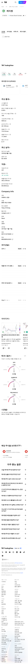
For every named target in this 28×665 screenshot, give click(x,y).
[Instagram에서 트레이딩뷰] (13, 552)
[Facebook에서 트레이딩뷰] (6, 552)
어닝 (2, 610)
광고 (16, 657)
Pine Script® (4, 625)
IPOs (2, 613)
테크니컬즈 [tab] (23, 31)
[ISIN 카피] (12, 234)
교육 (2, 650)
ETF (2, 588)
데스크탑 (3, 631)
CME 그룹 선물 (18, 600)
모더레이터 (4, 644)
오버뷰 (16, 591)
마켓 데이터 (17, 585)
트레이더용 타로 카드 (20, 623)
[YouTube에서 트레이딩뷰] (10, 552)
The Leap (17, 596)
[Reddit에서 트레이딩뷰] (2, 556)
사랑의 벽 (3, 637)
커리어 (16, 615)
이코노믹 (3, 608)
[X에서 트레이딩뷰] (2, 552)
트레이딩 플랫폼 (18, 652)
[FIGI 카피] (12, 239)
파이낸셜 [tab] (9, 31)
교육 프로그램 (18, 662)
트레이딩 (3, 648)
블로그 (16, 612)
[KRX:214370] (3, 332)
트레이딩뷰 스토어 (19, 621)
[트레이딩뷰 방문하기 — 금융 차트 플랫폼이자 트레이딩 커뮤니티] (7, 65)
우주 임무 (17, 610)
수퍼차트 (3, 581)
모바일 (3, 629)
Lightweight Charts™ (20, 649)
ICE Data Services (18, 562)
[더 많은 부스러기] (6, 6)
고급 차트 (17, 650)
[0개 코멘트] (8, 348)
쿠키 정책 (17, 634)
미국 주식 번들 (18, 604)
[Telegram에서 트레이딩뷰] (20, 552)
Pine (2, 596)
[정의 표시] (7, 103)
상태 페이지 (17, 641)
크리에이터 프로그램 (6, 640)
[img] (23, 15)
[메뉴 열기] (2, 2)
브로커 (16, 592)
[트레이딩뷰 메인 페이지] (5, 2)
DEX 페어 (3, 594)
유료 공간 (3, 661)
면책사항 (17, 631)
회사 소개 (17, 608)
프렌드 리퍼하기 (5, 639)
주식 (2, 586)
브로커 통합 (17, 658)
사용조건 (17, 629)
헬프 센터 (17, 613)
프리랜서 (3, 660)
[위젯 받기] (25, 355)
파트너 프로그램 (18, 660)
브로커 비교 (17, 594)
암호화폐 (3, 591)
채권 (2, 589)
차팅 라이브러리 (18, 647)
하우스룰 (3, 642)
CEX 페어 (3, 592)
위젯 (16, 645)
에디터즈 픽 (4, 652)
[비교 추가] (17, 86)
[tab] (20, 249)
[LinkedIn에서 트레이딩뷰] (17, 552)
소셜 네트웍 (4, 635)
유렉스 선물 (17, 602)
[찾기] (15, 2)
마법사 (3, 658)
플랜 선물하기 (18, 586)
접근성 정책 (17, 636)
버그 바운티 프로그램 (20, 639)
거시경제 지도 (4, 623)
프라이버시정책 (18, 632)
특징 (16, 581)
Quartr (21, 572)
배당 (2, 612)
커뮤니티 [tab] (15, 31)
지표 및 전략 (4, 656)
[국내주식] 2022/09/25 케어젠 (10, 336)
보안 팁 (16, 637)
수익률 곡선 (4, 620)
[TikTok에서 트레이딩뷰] (24, 552)
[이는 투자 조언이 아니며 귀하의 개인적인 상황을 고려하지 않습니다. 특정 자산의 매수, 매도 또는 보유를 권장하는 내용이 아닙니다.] (20, 359)
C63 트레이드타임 (19, 625)
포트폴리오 (4, 618)
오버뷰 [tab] (3, 31)
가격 (16, 583)
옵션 (2, 621)
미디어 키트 (17, 617)
